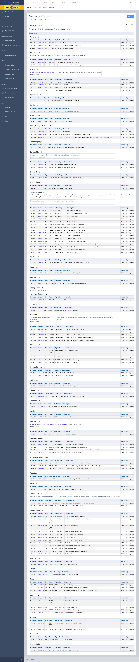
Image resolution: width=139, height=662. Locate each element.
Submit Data (9, 26)
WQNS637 (41, 85)
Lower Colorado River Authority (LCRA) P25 (43, 72)
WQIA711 (40, 147)
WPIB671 (40, 386)
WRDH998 (41, 564)
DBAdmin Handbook (11, 112)
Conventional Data (11, 88)
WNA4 (40, 238)
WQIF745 (40, 111)
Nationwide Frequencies (12, 45)
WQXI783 (40, 262)
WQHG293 (41, 213)
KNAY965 (41, 587)
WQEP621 (41, 375)
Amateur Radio (9, 78)
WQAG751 (41, 332)
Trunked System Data (12, 69)
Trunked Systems (10, 93)
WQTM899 (41, 340)
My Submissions (10, 31)
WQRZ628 (41, 273)
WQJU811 (41, 373)
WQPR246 (41, 300)
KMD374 (40, 406)
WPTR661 (41, 468)
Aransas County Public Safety (39, 155)
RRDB (29, 7)
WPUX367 (41, 639)
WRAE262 (41, 623)
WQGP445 (41, 247)
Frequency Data (10, 65)
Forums (45, 2)
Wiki (53, 2)
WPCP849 (41, 65)
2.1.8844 (31, 659)
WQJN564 (41, 350)
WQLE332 (41, 362)
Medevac (51, 7)
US (40, 7)
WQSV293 (41, 45)
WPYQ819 (41, 650)
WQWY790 (41, 177)
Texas (45, 7)
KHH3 (39, 87)
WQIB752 (40, 48)
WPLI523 (40, 554)
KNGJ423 (41, 82)
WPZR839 (41, 244)
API (6, 116)
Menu (132, 16)
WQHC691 (41, 283)
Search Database (10, 55)
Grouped (33, 29)
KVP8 (39, 252)
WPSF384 (41, 210)
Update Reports (10, 97)
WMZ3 (40, 235)
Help (6, 121)
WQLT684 (41, 551)
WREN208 (41, 452)
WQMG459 (41, 396)
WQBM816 (41, 466)
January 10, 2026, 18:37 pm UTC (44, 19)
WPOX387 (41, 233)
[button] (131, 2)
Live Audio (62, 2)
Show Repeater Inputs (63, 29)
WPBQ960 (41, 463)
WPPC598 (41, 479)
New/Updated (48, 29)
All (40, 29)
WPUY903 (41, 540)
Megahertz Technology (37, 201)
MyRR (7, 16)
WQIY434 (40, 164)
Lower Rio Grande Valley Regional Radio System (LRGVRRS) (48, 424)
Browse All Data (10, 40)
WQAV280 (41, 131)
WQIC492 (41, 62)
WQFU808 (41, 43)
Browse (35, 7)
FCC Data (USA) (10, 74)
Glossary (8, 107)
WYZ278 (40, 506)
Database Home (10, 12)
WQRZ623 (41, 121)
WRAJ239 (41, 503)
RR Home (35, 2)
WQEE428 (41, 417)
